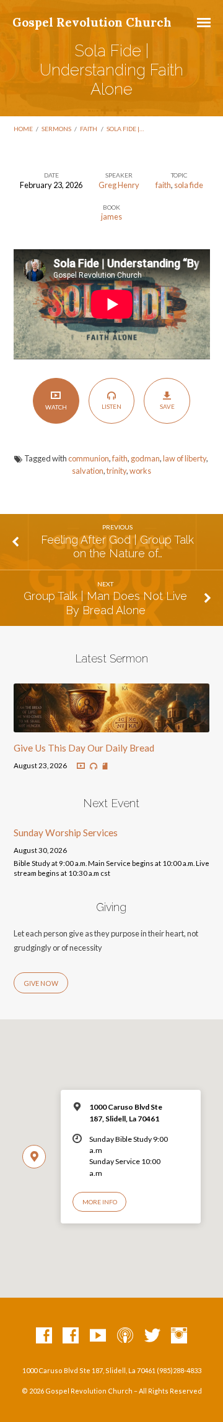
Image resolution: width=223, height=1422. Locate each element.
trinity (116, 471)
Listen (111, 406)
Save (167, 406)
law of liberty (184, 458)
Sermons (56, 128)
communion (88, 458)
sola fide (188, 185)
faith (88, 128)
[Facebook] (44, 1336)
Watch (56, 407)
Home (23, 128)
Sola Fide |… (125, 128)
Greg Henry (118, 185)
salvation (87, 471)
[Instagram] (179, 1336)
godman (145, 458)
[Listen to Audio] (93, 766)
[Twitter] (152, 1336)
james (111, 216)
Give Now (41, 983)
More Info (99, 1202)
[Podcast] (125, 1336)
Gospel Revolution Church (92, 22)
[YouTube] (98, 1336)
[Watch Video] (81, 766)
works (140, 471)
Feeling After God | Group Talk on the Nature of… (117, 546)
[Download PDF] (105, 766)
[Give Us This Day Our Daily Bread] (112, 725)
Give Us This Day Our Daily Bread (84, 747)
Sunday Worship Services (66, 832)
